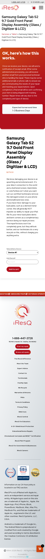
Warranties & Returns (23, 393)
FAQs (22, 397)
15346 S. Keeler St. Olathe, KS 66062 (22, 342)
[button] (39, 549)
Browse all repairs (22, 352)
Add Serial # (11, 258)
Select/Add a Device (14, 249)
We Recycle (22, 388)
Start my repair (22, 346)
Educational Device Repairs (22, 431)
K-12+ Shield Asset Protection (22, 426)
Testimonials (22, 378)
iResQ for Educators (22, 421)
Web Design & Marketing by (18, 557)
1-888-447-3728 (18, 2)
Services (5, 34)
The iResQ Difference (22, 359)
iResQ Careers (22, 450)
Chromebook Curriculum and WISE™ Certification (22, 436)
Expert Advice (22, 368)
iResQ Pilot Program (22, 441)
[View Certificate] (35, 473)
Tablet (14, 34)
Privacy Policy (22, 407)
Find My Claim (23, 383)
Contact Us (22, 373)
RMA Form (22, 412)
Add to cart (14, 269)
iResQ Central (22, 417)
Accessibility (22, 554)
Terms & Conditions (22, 402)
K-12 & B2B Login (37, 2)
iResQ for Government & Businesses (22, 446)
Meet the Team (22, 364)
